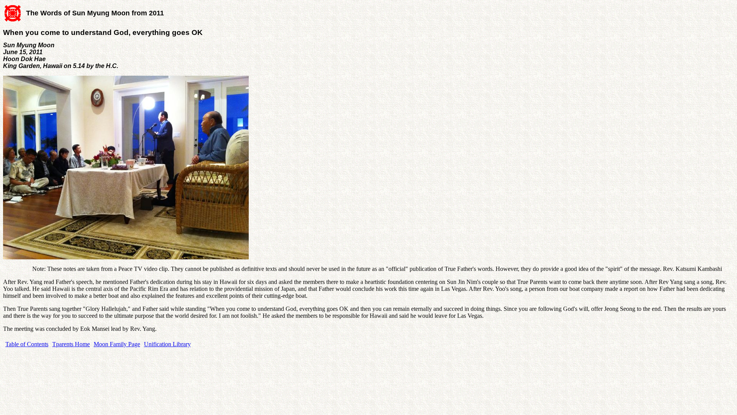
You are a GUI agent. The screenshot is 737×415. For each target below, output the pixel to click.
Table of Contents (26, 344)
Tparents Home (71, 344)
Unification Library (167, 344)
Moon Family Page (117, 344)
